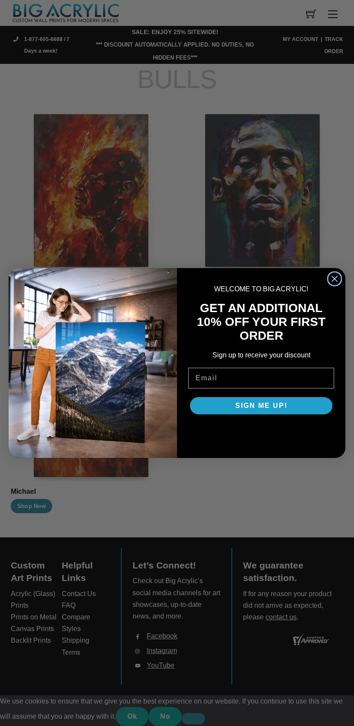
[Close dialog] (334, 278)
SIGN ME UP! (261, 405)
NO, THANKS (261, 432)
